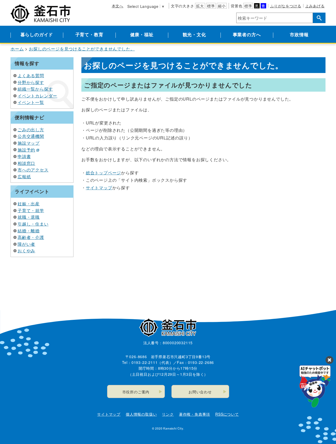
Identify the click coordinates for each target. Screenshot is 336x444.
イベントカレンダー (37, 96)
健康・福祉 (142, 34)
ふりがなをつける (285, 6)
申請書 (24, 156)
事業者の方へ (247, 34)
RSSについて (227, 414)
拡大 (200, 5)
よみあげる (315, 6)
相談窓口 (26, 163)
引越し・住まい (33, 224)
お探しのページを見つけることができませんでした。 (82, 49)
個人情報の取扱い (141, 414)
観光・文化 (194, 34)
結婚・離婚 (29, 231)
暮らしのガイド (36, 34)
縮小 (222, 5)
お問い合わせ (200, 391)
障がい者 (26, 244)
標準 (211, 5)
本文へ (117, 6)
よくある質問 (31, 75)
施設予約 (26, 150)
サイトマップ (99, 188)
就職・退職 (29, 217)
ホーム (17, 49)
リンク (168, 414)
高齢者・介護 (31, 237)
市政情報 (299, 34)
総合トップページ (103, 173)
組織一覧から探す (35, 89)
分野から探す (31, 82)
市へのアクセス (33, 170)
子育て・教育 (89, 34)
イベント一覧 (31, 102)
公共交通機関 (31, 136)
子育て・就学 (31, 210)
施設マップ (29, 143)
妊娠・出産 (29, 204)
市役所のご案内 (136, 391)
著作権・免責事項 (194, 414)
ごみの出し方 (31, 130)
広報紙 (24, 177)
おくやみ (26, 251)
